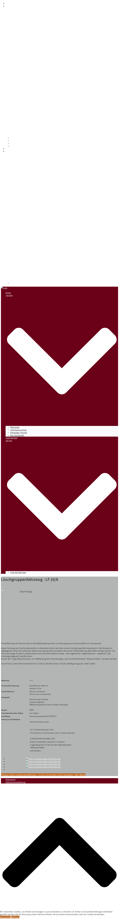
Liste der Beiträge (18, 283)
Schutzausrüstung (18, 140)
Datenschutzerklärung (15, 782)
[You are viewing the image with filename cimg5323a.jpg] (43, 759)
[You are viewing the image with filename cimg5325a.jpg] (43, 761)
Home (8, 3)
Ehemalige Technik (18, 143)
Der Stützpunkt (17, 146)
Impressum (10, 779)
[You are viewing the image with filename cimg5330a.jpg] (43, 767)
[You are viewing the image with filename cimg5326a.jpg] (43, 764)
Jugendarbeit (12, 148)
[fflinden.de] (4, 288)
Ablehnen (15, 917)
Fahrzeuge (14, 138)
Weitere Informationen (10, 919)
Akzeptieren (5, 917)
